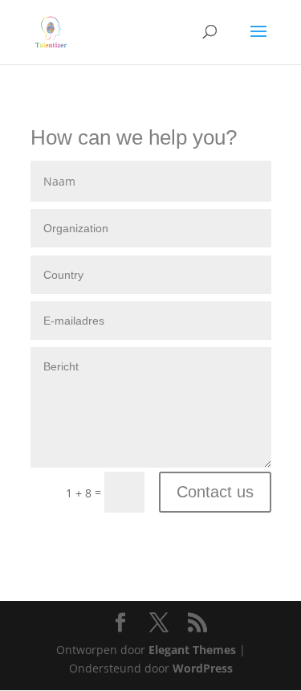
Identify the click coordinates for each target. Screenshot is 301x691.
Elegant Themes (192, 649)
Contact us (215, 492)
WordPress (203, 668)
